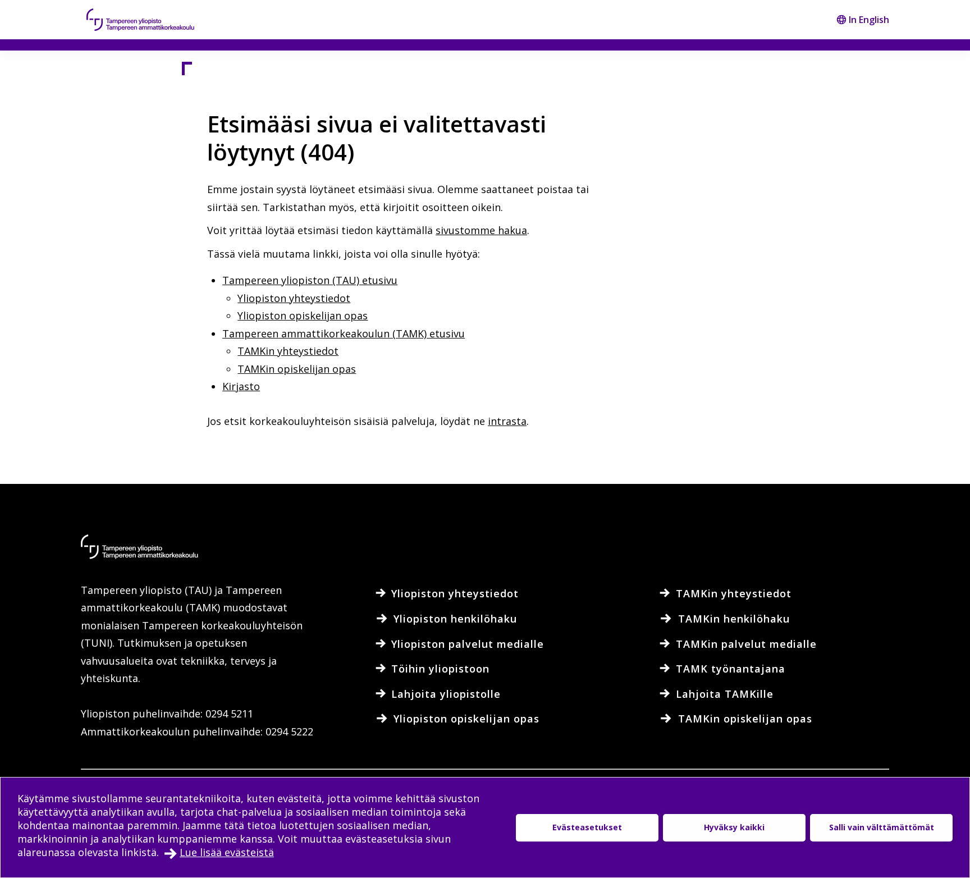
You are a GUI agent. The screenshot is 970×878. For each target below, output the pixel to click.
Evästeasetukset (587, 827)
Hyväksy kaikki (734, 827)
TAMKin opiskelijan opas (296, 369)
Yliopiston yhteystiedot (293, 298)
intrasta (507, 421)
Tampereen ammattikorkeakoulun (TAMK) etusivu (343, 333)
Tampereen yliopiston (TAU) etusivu (309, 280)
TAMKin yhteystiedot (287, 351)
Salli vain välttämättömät (881, 827)
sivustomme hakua (481, 230)
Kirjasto (241, 386)
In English (869, 19)
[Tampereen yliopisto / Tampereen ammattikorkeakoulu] (151, 19)
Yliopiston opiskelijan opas (302, 315)
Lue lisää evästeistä (227, 852)
